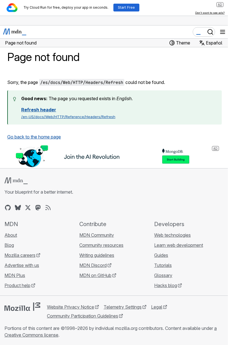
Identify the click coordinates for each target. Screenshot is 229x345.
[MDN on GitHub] (7, 207)
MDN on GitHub (95, 275)
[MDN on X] (28, 207)
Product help (17, 285)
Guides (161, 255)
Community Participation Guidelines (82, 316)
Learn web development (178, 245)
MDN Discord (93, 265)
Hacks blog (165, 285)
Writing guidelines (96, 255)
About (10, 235)
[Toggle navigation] (222, 31)
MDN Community (96, 235)
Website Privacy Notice (70, 307)
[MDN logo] (16, 180)
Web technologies (172, 235)
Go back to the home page (34, 137)
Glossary (163, 275)
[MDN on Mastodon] (38, 207)
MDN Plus (14, 275)
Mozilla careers (19, 255)
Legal (156, 307)
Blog (9, 245)
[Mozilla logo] (22, 306)
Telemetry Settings (123, 307)
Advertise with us (21, 265)
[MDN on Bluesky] (18, 207)
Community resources (101, 245)
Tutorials (163, 265)
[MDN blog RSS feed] (48, 207)
